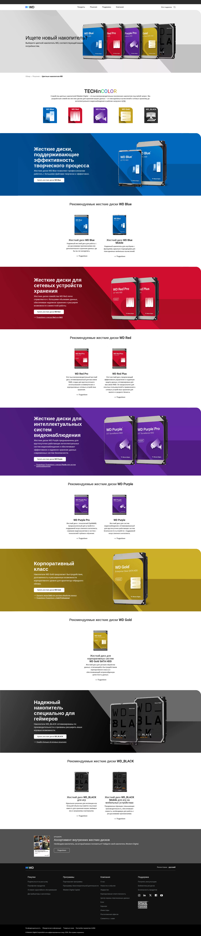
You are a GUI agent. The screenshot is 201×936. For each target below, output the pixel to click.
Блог (102, 902)
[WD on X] (150, 895)
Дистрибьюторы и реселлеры (39, 894)
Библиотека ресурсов (146, 886)
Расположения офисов (109, 914)
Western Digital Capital (71, 890)
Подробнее (61, 850)
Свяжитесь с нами (107, 919)
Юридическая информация (52, 928)
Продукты (81, 7)
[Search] (174, 7)
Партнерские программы (72, 882)
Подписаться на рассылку (38, 882)
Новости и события (107, 886)
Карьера (103, 906)
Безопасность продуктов (147, 890)
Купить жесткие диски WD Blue (49, 180)
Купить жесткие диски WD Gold (49, 590)
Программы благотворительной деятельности (81, 886)
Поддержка (106, 7)
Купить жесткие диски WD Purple (49, 459)
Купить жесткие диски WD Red (48, 312)
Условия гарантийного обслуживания (42, 890)
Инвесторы (104, 910)
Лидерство (104, 890)
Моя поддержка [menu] (166, 7)
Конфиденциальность (33, 928)
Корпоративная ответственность (113, 894)
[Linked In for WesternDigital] (144, 895)
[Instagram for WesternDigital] (139, 895)
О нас (102, 882)
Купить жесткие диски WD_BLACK (50, 736)
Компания (120, 7)
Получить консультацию (147, 882)
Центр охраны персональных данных (115, 898)
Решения (93, 7)
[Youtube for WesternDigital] (161, 895)
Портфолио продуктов (36, 886)
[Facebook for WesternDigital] (156, 895)
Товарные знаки (68, 928)
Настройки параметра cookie (85, 928)
